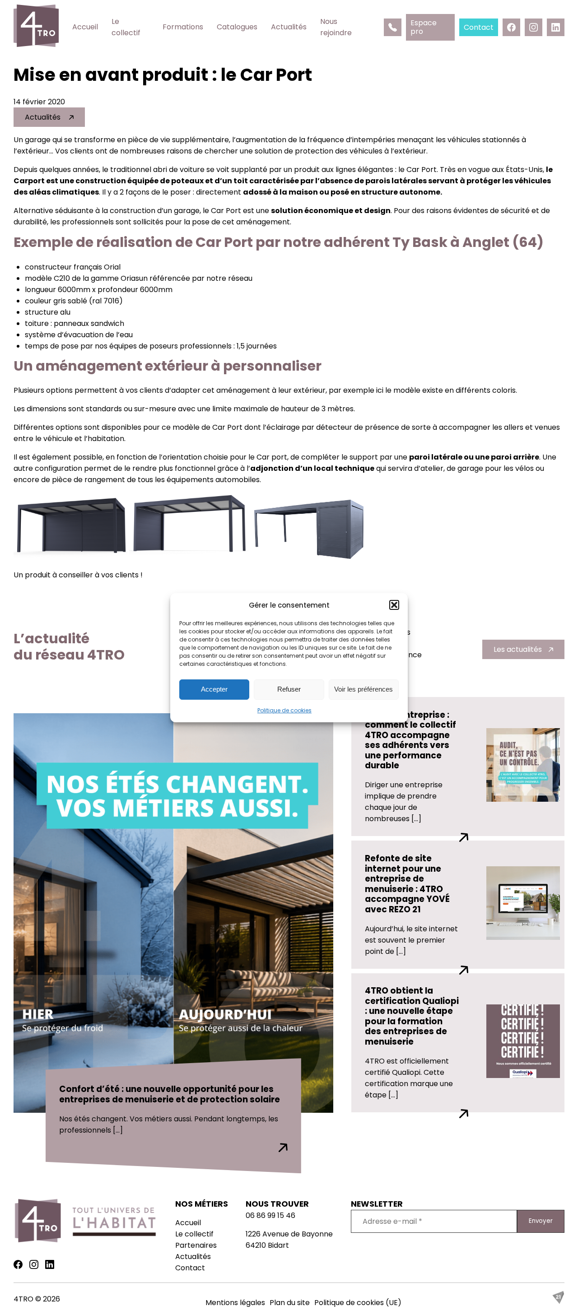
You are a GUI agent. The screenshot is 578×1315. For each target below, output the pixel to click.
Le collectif (126, 27)
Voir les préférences (363, 689)
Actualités (289, 27)
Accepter (214, 689)
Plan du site (290, 1302)
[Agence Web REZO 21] (558, 1301)
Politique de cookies (284, 710)
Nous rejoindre (336, 27)
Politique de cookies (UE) (357, 1302)
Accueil (85, 27)
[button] (394, 604)
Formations (183, 27)
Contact (190, 1268)
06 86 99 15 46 (270, 1215)
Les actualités (518, 649)
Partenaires (196, 1245)
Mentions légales (235, 1302)
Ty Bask (419, 242)
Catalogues (237, 27)
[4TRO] (36, 27)
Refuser (289, 689)
